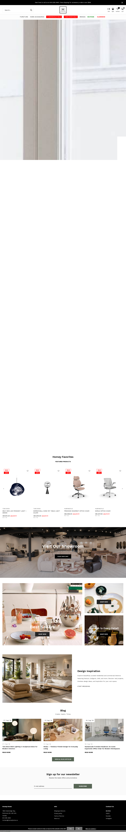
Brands (82, 17)
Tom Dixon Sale (71, 17)
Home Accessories (37, 17)
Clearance (101, 17)
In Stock (90, 17)
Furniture (24, 17)
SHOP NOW (117, 431)
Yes (71, 828)
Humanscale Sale (54, 17)
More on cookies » (91, 828)
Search (31, 10)
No (79, 828)
